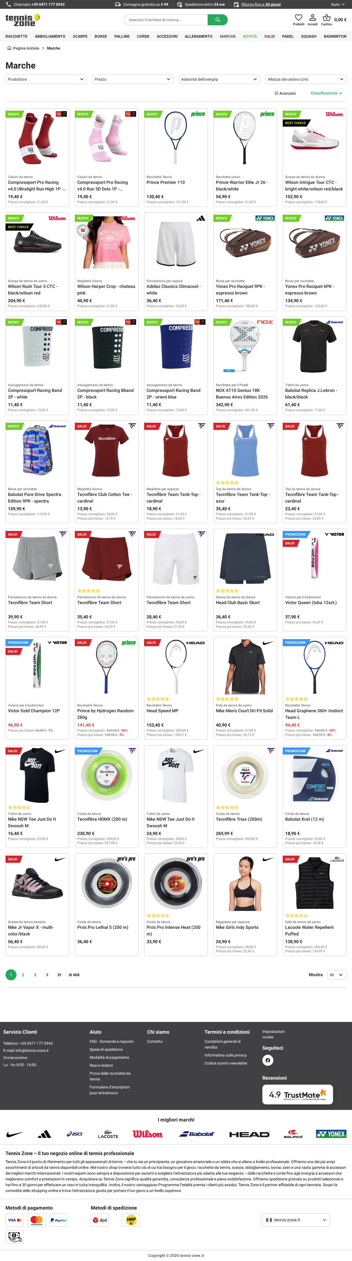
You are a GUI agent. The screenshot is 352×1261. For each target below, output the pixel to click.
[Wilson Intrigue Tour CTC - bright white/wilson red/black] (314, 138)
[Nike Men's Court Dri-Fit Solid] (245, 666)
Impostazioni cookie (267, 1034)
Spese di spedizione (106, 1049)
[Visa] (15, 1220)
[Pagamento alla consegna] (15, 1236)
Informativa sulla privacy (226, 1055)
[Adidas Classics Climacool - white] (176, 242)
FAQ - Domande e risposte (111, 1041)
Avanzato (287, 93)
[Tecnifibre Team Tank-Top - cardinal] (176, 450)
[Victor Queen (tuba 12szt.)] (314, 558)
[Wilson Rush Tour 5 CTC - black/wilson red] (37, 242)
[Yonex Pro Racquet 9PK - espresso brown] (245, 242)
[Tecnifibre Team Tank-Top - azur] (245, 450)
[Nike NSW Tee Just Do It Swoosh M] (37, 775)
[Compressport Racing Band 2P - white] (37, 346)
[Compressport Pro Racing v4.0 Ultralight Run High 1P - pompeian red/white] (37, 138)
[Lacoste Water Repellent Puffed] (314, 883)
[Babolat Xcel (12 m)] (314, 775)
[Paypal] (58, 1220)
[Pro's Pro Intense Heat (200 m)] (176, 883)
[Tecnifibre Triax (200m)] (245, 775)
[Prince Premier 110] (176, 138)
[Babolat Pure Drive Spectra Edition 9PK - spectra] (37, 450)
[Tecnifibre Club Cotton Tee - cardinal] (107, 450)
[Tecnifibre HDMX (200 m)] (107, 775)
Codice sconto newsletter (226, 1063)
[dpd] (100, 1220)
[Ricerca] (218, 19)
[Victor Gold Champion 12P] (37, 666)
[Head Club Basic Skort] (245, 558)
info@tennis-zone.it (32, 1050)
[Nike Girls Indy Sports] (245, 883)
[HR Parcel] (131, 1220)
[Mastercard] (37, 1220)
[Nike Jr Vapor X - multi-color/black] (37, 883)
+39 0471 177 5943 (48, 4)
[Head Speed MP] (176, 666)
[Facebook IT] (267, 1060)
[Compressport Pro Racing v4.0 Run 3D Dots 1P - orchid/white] (107, 138)
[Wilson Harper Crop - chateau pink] (107, 242)
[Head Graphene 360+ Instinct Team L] (314, 666)
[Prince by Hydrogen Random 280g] (107, 666)
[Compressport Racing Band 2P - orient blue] (176, 346)
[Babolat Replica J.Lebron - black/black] (314, 346)
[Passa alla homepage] (23, 19)
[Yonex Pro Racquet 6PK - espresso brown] (314, 242)
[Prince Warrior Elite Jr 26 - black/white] (245, 138)
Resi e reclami (101, 1065)
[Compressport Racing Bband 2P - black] (107, 346)
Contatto (155, 1041)
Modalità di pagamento (109, 1057)
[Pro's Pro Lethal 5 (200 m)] (107, 883)
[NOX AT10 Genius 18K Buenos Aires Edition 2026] (245, 346)
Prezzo (100, 79)
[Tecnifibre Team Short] (37, 558)
